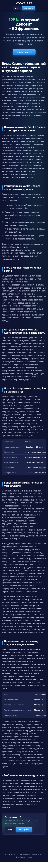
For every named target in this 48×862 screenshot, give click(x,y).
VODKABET (24, 3)
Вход (17, 8)
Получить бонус (24, 52)
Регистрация (29, 8)
